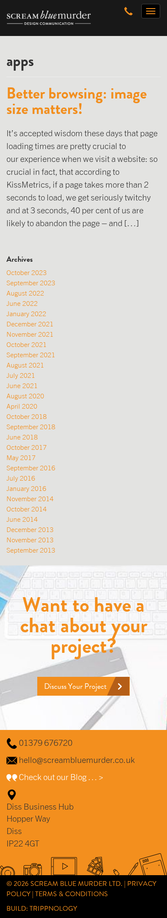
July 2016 (20, 478)
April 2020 (21, 406)
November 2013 (30, 540)
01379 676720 (45, 743)
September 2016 (30, 468)
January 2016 (26, 488)
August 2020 (25, 396)
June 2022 (22, 303)
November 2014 (30, 498)
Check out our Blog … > (61, 777)
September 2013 (30, 550)
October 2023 (26, 272)
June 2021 (22, 385)
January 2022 (26, 313)
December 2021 (30, 324)
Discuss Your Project (75, 686)
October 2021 (26, 344)
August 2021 (25, 365)
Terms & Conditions (71, 893)
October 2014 (26, 509)
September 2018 (30, 427)
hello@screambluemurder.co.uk (77, 760)
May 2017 (21, 457)
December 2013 (30, 529)
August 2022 (25, 293)
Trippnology (53, 908)
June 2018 (22, 437)
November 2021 (30, 334)
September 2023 (30, 283)
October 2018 (26, 416)
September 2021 (30, 355)
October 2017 (26, 447)
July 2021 (20, 375)
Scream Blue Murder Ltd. (76, 883)
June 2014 (22, 519)
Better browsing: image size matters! (76, 101)
